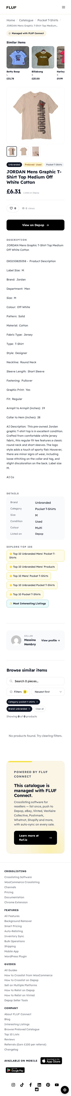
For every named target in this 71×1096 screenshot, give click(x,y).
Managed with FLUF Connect (28, 33)
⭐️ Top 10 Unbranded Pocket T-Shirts (32, 585)
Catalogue (26, 20)
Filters (19, 691)
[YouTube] (57, 1085)
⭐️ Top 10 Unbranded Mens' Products (32, 566)
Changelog (11, 1049)
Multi (38, 528)
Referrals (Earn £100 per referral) (25, 1044)
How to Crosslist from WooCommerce (28, 975)
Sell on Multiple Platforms (20, 985)
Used (38, 521)
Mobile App (11, 951)
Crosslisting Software (18, 877)
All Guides (10, 970)
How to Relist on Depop (19, 990)
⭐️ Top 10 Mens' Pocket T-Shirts (28, 576)
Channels (10, 887)
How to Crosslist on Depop (21, 980)
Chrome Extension (16, 902)
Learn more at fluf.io (29, 837)
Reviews (9, 1039)
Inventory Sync (14, 936)
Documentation (14, 897)
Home (11, 20)
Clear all (40, 708)
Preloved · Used (33, 164)
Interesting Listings (16, 1024)
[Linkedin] (39, 1085)
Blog (7, 1019)
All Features (11, 916)
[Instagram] (13, 1085)
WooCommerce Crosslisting (22, 882)
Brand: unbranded (17, 708)
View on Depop (35, 225)
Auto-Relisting (13, 931)
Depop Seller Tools (16, 1000)
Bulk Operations (14, 941)
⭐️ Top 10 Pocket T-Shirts (25, 594)
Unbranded (14, 164)
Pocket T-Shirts (48, 20)
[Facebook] (31, 1085)
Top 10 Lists (11, 1034)
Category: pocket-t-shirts (21, 701)
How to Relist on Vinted (19, 995)
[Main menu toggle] (63, 7)
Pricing (8, 892)
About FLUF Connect (17, 1014)
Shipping (10, 946)
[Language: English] (65, 1090)
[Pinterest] (48, 1085)
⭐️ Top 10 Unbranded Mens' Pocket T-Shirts (32, 555)
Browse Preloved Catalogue (21, 1029)
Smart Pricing (13, 926)
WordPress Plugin (15, 956)
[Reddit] (37, 1089)
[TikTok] (22, 1085)
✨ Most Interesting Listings (27, 603)
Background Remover (18, 921)
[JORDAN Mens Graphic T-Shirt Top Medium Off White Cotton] (12, 151)
